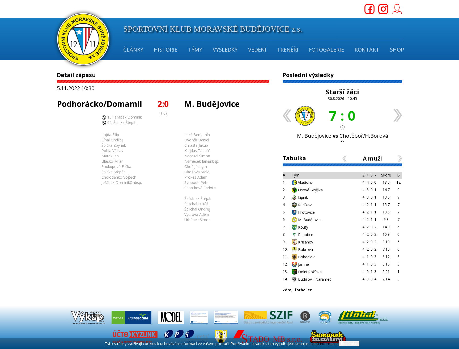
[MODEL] (171, 325)
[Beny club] (306, 325)
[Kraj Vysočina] (132, 325)
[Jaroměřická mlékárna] (325, 325)
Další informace (324, 343)
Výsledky (225, 49)
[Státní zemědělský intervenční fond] (268, 325)
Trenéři (287, 49)
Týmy (195, 49)
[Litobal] (362, 325)
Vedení (257, 49)
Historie (165, 49)
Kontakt (367, 49)
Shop (397, 49)
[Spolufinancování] (200, 325)
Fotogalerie (326, 49)
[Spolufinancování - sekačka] (226, 325)
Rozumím (349, 343)
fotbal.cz (303, 289)
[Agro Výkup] (89, 325)
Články (133, 49)
